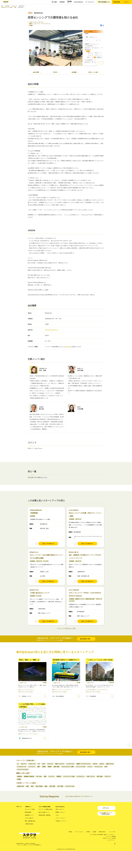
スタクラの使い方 (29, 818)
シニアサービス (40, 22)
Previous (97, 62)
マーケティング (98, 766)
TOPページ (19, 806)
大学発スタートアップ (61, 821)
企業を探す (62, 2)
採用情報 (88, 831)
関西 (46, 786)
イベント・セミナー (60, 818)
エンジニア (51, 776)
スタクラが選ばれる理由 (44, 806)
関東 (27, 786)
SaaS (43, 763)
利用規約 (70, 831)
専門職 (19, 779)
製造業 (49, 766)
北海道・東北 (20, 786)
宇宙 (106, 766)
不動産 (43, 766)
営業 (45, 776)
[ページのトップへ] (129, 745)
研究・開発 (99, 776)
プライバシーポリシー (79, 831)
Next (101, 62)
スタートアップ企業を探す (25, 760)
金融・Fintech (109, 763)
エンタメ (90, 766)
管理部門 (59, 776)
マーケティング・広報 (69, 776)
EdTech (102, 763)
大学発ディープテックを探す (26, 783)
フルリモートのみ (69, 786)
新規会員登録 (117, 2)
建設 (39, 766)
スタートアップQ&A (30, 809)
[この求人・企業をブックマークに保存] (36, 543)
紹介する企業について (44, 812)
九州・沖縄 (60, 786)
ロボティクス (32, 22)
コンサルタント (80, 776)
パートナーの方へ (112, 831)
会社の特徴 (36, 72)
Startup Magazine (78, 2)
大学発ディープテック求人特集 (109, 838)
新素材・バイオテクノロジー (84, 763)
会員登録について (29, 815)
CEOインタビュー (60, 809)
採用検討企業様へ (102, 831)
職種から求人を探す (23, 773)
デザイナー (107, 776)
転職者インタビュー (60, 812)
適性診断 (69, 2)
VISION (55, 72)
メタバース (50, 763)
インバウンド (31, 766)
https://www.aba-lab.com (51, 330)
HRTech (95, 763)
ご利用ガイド (28, 806)
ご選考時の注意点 (29, 824)
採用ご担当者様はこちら (104, 2)
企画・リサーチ (90, 776)
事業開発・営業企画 (29, 776)
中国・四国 (52, 786)
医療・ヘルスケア (59, 763)
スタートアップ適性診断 (111, 836)
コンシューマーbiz (80, 766)
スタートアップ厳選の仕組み (45, 809)
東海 (32, 786)
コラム (57, 815)
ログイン (127, 2)
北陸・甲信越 (39, 786)
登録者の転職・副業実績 (44, 815)
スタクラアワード (111, 840)
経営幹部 (19, 776)
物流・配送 (56, 766)
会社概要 (74, 72)
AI (17, 763)
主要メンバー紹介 (93, 72)
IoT (39, 763)
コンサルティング (21, 766)
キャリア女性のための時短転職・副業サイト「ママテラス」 (102, 834)
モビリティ (23, 763)
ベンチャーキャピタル (22, 769)
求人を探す (54, 2)
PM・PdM (38, 776)
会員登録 (68, 346)
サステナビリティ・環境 (68, 766)
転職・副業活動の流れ (30, 821)
